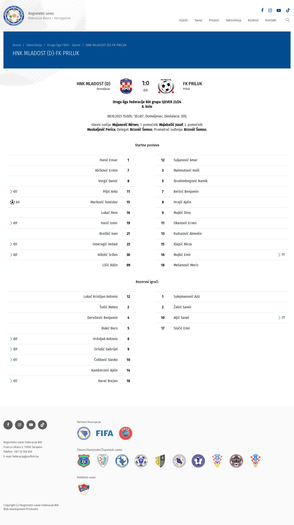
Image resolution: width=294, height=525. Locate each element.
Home (17, 45)
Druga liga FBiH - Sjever (63, 45)
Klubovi (253, 20)
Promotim (32, 509)
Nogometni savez (49, 15)
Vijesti (183, 20)
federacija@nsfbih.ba (25, 456)
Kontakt (270, 20)
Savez (198, 20)
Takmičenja (233, 20)
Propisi (214, 20)
